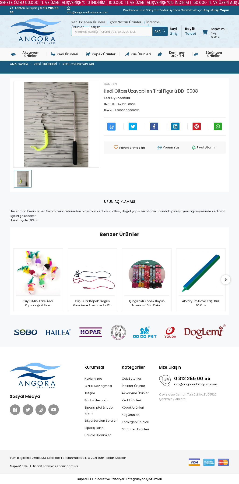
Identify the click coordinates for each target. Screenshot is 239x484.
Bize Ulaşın (170, 367)
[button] (213, 32)
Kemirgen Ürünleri (135, 422)
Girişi (174, 31)
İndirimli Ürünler (133, 386)
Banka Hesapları (96, 400)
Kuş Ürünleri (131, 415)
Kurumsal (94, 367)
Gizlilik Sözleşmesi (98, 386)
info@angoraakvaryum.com (195, 384)
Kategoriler (133, 367)
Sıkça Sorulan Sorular (100, 420)
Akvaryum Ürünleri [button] (30, 54)
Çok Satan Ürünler (126, 22)
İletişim (89, 393)
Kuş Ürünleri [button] (141, 54)
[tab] (119, 202)
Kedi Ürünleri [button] (67, 54)
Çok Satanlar (131, 378)
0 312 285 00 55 (192, 378)
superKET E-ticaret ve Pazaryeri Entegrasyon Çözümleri (119, 479)
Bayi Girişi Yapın (216, 10)
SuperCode (19, 466)
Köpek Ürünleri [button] (104, 54)
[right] (225, 280)
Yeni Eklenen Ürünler (88, 22)
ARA (158, 31)
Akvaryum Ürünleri (135, 393)
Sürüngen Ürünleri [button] (214, 54)
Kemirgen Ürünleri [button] (177, 54)
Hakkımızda (93, 378)
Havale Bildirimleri (98, 435)
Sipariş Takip (94, 428)
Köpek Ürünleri (133, 407)
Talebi (190, 31)
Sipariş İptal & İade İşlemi (98, 410)
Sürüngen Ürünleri (135, 429)
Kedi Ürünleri (131, 400)
